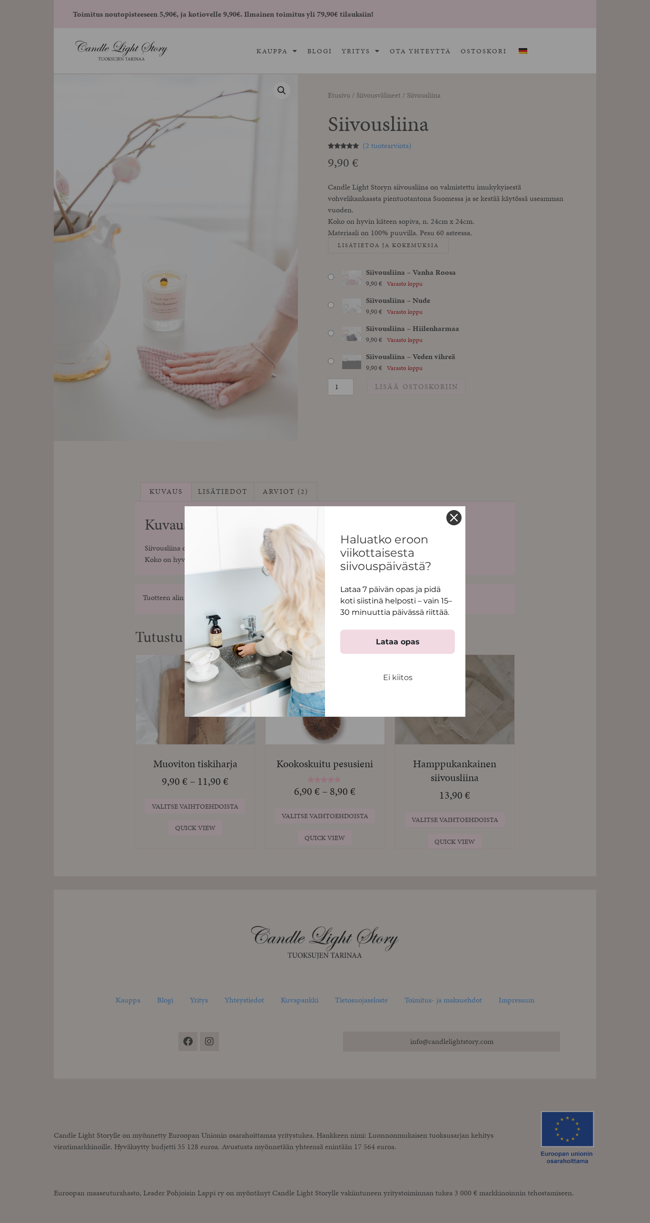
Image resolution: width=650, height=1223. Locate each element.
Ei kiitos (398, 677)
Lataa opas (398, 641)
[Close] (454, 517)
